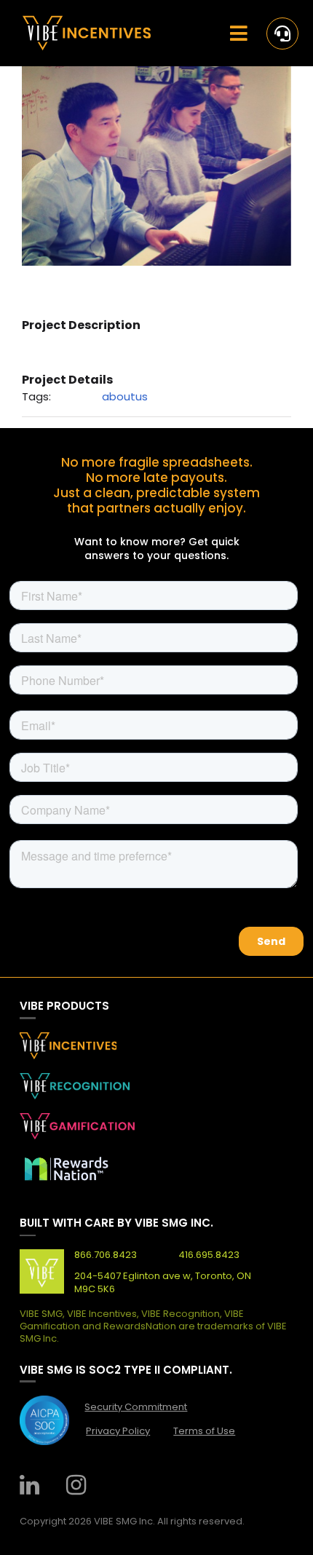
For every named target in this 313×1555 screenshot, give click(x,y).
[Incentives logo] (86, 20)
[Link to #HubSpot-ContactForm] (282, 33)
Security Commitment (135, 1407)
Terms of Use (204, 1431)
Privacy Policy (118, 1431)
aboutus (125, 396)
